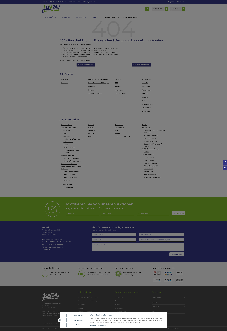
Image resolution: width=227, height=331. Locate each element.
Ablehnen (78, 325)
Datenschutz (102, 325)
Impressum (93, 325)
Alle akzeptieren (78, 315)
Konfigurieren (78, 320)
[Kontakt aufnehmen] (225, 168)
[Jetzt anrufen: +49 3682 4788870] (225, 162)
